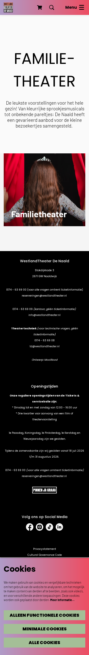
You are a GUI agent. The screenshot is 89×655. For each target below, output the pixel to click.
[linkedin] (59, 527)
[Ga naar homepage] (8, 7)
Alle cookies (44, 643)
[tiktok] (49, 527)
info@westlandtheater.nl (44, 315)
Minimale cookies (44, 629)
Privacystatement (44, 549)
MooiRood (50, 360)
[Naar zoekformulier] (51, 7)
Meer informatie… (62, 600)
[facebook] (29, 527)
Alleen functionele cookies (44, 615)
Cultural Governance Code (44, 555)
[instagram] (39, 527)
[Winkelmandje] (40, 7)
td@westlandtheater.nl (45, 346)
